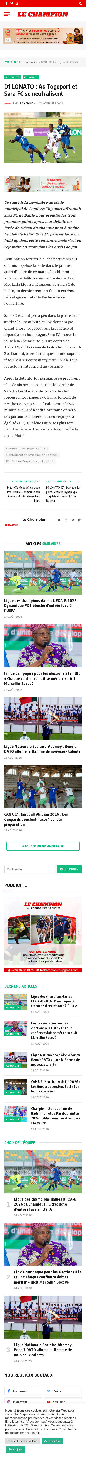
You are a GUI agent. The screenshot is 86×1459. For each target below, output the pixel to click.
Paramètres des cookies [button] (22, 1441)
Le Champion (27, 103)
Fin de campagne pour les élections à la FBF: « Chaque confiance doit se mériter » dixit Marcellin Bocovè (42, 678)
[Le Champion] (43, 14)
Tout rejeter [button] (15, 1449)
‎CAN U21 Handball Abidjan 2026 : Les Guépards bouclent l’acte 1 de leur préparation (36, 819)
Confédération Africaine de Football (32, 455)
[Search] (80, 3)
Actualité (12, 77)
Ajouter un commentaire (43, 846)
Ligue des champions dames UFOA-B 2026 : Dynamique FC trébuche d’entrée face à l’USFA (41, 605)
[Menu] (7, 14)
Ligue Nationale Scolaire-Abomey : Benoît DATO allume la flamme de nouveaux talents (42, 749)
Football (30, 77)
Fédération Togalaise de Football (30, 461)
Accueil (30, 62)
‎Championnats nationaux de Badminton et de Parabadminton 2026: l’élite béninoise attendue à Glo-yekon (55, 1116)
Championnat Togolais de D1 (26, 449)
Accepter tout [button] (52, 1441)
